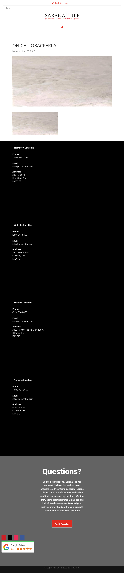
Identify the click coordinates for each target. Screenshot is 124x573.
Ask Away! (62, 524)
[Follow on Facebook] (22, 537)
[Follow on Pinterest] (4, 537)
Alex (17, 51)
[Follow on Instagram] (16, 537)
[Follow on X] (10, 537)
